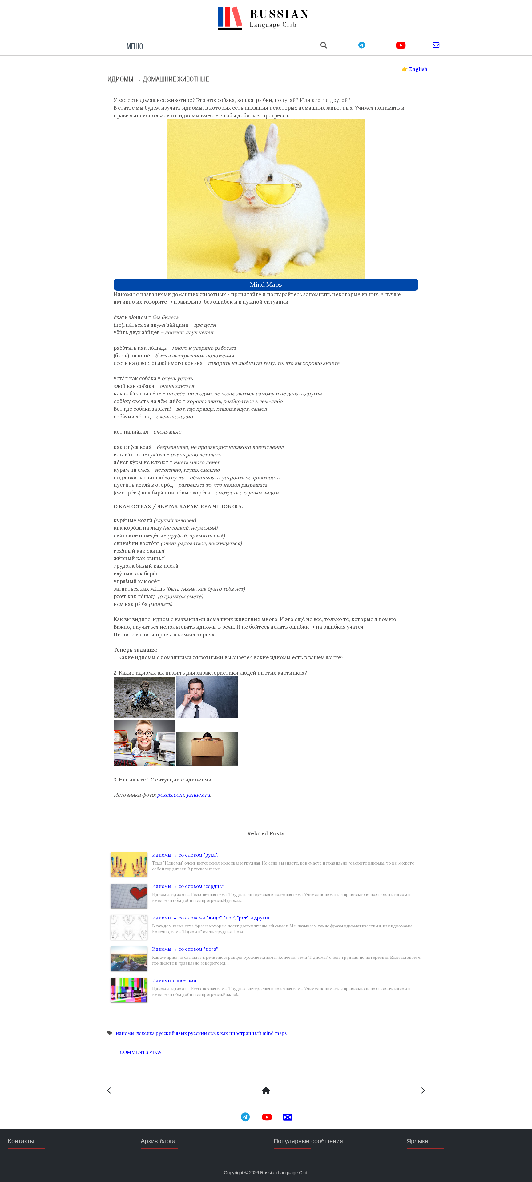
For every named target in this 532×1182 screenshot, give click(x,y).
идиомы (125, 1033)
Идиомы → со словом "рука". (185, 855)
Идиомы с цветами (174, 980)
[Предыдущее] (422, 1091)
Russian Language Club (284, 1172)
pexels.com (170, 794)
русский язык (171, 1033)
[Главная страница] (266, 1091)
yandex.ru (198, 794)
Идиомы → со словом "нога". (185, 949)
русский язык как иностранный (224, 1033)
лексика (145, 1033)
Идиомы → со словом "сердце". (188, 886)
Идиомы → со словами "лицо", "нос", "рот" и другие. (212, 918)
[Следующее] (109, 1091)
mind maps (266, 284)
